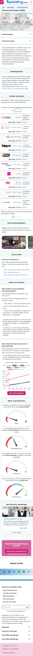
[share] (9, 572)
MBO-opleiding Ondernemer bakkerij (15, 275)
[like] (23, 572)
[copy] (28, 572)
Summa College (16, 164)
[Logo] (17, 2)
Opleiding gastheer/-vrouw (13, 519)
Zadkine (18, 174)
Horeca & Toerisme (22, 7)
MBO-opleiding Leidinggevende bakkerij (16, 270)
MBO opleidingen (8, 596)
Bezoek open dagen (9, 602)
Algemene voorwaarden (10, 649)
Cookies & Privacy (9, 652)
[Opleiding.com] (3, 7)
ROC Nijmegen (17, 155)
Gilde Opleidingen (16, 137)
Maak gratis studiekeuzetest (16, 551)
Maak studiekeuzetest (10, 590)
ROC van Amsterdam (17, 183)
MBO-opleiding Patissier (11, 272)
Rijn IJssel (18, 117)
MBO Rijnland (17, 202)
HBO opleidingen (8, 599)
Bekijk (24, 122)
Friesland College (16, 127)
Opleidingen (10, 7)
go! (27, 607)
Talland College (16, 146)
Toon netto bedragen (16, 393)
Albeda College (16, 192)
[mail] (4, 572)
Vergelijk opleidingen (10, 593)
